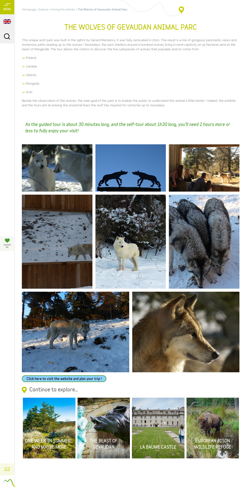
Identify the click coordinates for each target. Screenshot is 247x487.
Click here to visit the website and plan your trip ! (64, 379)
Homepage (29, 9)
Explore (43, 9)
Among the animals (63, 9)
